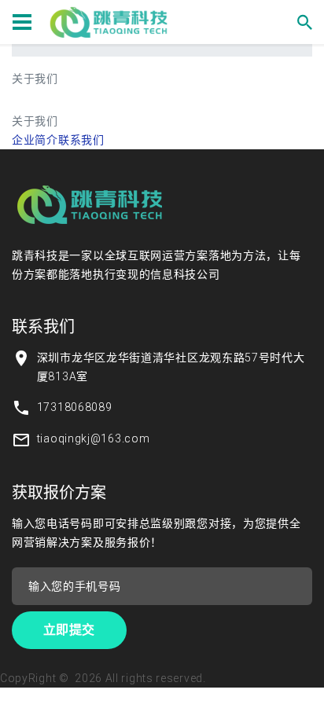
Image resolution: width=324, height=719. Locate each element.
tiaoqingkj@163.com (93, 438)
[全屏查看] (44, 100)
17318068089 (74, 407)
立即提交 (69, 629)
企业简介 (35, 140)
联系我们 (81, 140)
